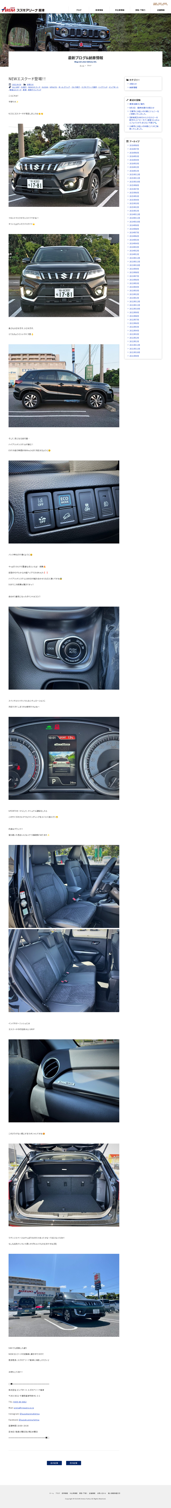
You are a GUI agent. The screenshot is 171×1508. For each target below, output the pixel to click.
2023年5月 (134, 283)
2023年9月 (134, 268)
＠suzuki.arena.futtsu (29, 1419)
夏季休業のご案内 (137, 104)
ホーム (82, 65)
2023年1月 (134, 298)
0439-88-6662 (19, 1401)
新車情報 (99, 10)
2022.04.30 (16, 84)
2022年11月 (134, 305)
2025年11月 (134, 178)
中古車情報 (119, 10)
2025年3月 (134, 203)
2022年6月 (134, 323)
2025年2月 (134, 207)
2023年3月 (134, 290)
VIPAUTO (53, 87)
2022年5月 (134, 326)
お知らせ (30, 84)
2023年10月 (134, 265)
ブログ (78, 10)
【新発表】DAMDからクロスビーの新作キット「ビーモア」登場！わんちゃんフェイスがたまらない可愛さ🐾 (144, 120)
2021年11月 (134, 348)
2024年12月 (134, 214)
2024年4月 (134, 243)
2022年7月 (134, 319)
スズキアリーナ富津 (89, 87)
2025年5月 (134, 196)
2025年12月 (134, 174)
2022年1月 (134, 341)
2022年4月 (134, 330)
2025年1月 (134, 210)
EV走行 (24, 87)
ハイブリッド (102, 87)
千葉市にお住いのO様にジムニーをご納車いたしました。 (144, 112)
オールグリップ (64, 87)
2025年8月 (134, 185)
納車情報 (133, 87)
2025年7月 (134, 189)
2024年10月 (134, 221)
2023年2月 (134, 294)
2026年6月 (134, 152)
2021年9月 (134, 356)
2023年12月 (134, 258)
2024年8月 (134, 229)
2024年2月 (134, 250)
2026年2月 (134, 167)
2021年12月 (134, 345)
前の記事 (54, 1463)
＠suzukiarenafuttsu (30, 1413)
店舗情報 (161, 10)
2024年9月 (134, 225)
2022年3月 (134, 334)
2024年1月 (134, 254)
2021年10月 (134, 352)
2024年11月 (134, 218)
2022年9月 (134, 312)
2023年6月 (134, 279)
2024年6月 (134, 236)
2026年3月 (134, 163)
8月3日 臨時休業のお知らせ (141, 107)
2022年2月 (134, 337)
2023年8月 (134, 272)
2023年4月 (134, 287)
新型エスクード (16, 89)
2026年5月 (134, 156)
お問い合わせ (101, 1493)
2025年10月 (134, 181)
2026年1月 (134, 170)
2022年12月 (134, 301)
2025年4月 (134, 199)
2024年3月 (134, 247)
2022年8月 (134, 316)
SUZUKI (45, 87)
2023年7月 (134, 276)
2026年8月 (134, 145)
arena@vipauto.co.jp (24, 1407)
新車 (25, 89)
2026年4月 (134, 160)
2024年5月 (134, 239)
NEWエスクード (34, 87)
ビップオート (114, 87)
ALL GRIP (16, 87)
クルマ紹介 (75, 87)
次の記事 (73, 1463)
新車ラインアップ (34, 89)
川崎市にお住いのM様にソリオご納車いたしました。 (143, 127)
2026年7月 (134, 149)
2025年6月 (134, 192)
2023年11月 (134, 261)
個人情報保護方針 (114, 1493)
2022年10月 (134, 308)
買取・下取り (140, 10)
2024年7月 (134, 232)
